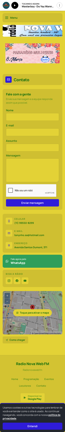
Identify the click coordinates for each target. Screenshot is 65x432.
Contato (41, 385)
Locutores (25, 385)
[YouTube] (25, 280)
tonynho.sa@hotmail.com (29, 235)
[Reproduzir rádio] (14, 5)
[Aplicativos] (59, 5)
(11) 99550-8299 (24, 223)
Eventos (49, 379)
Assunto (11, 141)
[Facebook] (17, 280)
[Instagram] (9, 280)
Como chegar (17, 339)
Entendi (32, 426)
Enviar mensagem (32, 203)
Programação (31, 379)
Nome (10, 110)
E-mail (10, 125)
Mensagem (13, 155)
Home (14, 379)
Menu (14, 18)
